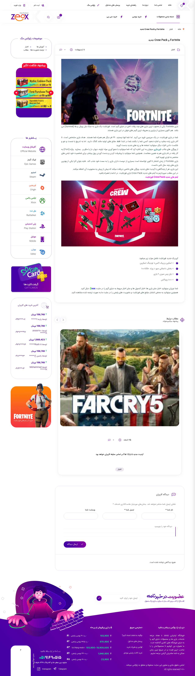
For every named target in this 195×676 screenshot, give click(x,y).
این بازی (157, 149)
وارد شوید (17, 5)
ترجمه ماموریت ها (37, 49)
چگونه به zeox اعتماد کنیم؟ (132, 635)
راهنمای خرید (131, 5)
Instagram (46, 669)
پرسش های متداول (112, 5)
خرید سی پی (112, 16)
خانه (169, 5)
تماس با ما (158, 5)
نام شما (169, 510)
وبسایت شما (90, 510)
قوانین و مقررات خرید (134, 647)
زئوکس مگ (91, 5)
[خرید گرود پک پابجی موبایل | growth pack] (34, 92)
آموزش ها (40, 46)
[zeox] (20, 16)
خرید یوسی (137, 16)
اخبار (171, 29)
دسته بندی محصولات (165, 16)
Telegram (62, 669)
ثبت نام (37, 5)
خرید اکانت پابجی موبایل (133, 652)
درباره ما (145, 5)
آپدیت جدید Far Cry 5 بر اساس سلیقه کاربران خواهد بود (119, 454)
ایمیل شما (129, 510)
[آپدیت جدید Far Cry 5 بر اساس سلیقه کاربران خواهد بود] (119, 377)
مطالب (26, 49)
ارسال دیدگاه (72, 544)
